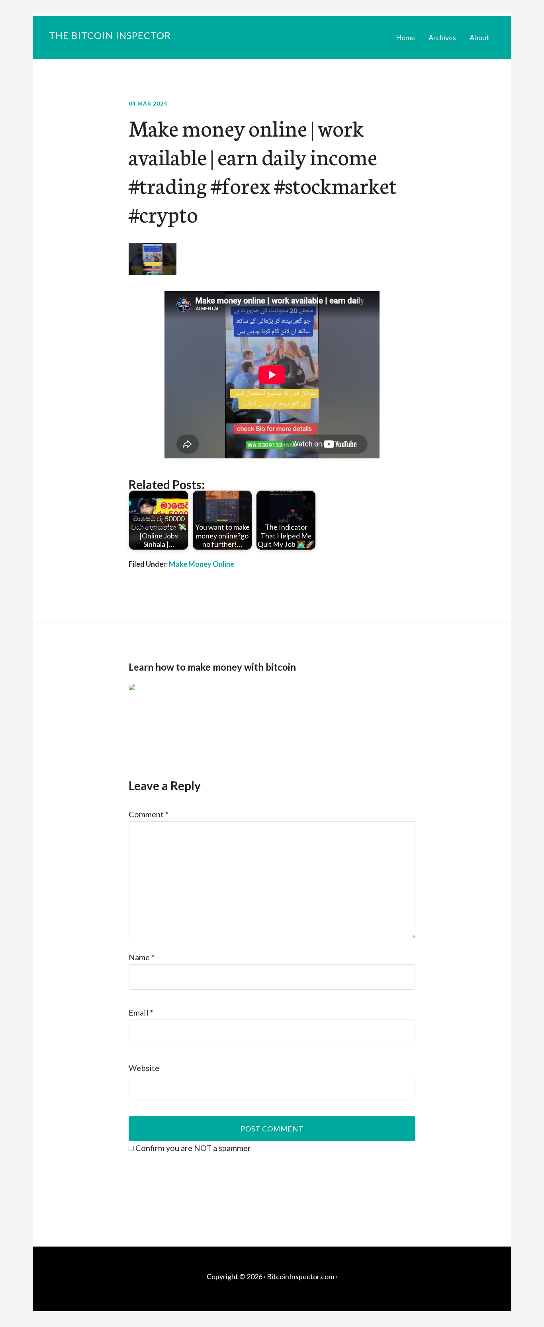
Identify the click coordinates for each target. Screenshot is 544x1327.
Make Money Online (201, 564)
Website (144, 1068)
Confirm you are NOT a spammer (192, 1148)
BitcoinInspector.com (300, 1276)
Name (142, 957)
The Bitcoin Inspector (110, 35)
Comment (148, 814)
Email (141, 1012)
